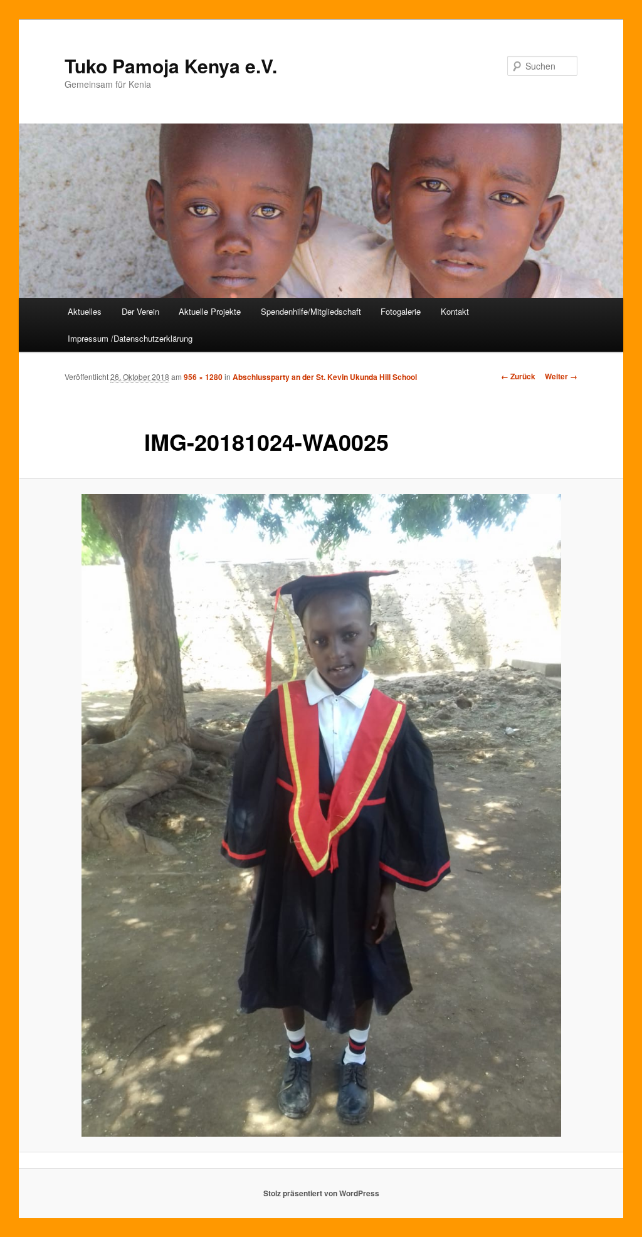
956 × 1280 (203, 376)
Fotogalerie (401, 311)
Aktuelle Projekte (210, 311)
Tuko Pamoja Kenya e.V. (171, 65)
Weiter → (561, 376)
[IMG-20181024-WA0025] (321, 815)
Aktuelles (85, 311)
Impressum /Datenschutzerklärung (130, 338)
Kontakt (455, 311)
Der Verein (140, 311)
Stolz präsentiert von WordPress (321, 1193)
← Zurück (518, 376)
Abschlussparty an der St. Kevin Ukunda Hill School (325, 376)
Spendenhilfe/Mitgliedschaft (311, 311)
